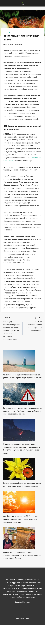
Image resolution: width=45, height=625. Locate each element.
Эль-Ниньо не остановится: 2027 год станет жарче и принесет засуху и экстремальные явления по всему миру (21, 519)
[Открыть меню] (5, 3)
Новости (6, 32)
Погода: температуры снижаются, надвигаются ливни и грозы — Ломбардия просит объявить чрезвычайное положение (22, 411)
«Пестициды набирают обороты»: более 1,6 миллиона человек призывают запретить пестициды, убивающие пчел (11, 329)
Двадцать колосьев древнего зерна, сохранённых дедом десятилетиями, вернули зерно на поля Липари (22, 555)
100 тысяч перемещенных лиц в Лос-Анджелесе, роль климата (33, 324)
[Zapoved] (22, 3)
